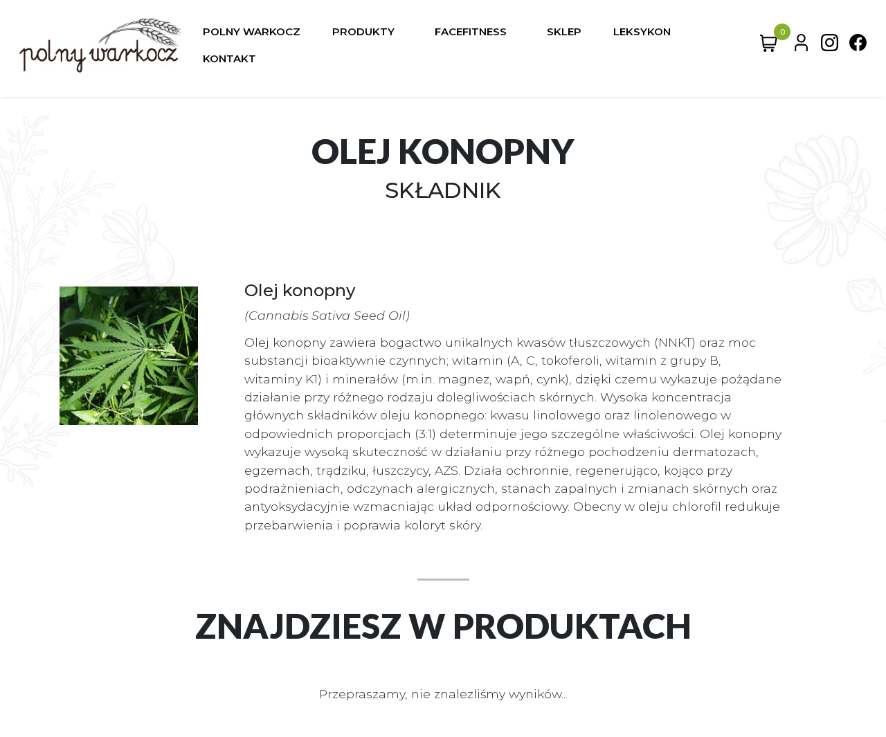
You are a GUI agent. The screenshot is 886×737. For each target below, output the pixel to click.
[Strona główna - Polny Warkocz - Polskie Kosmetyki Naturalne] (100, 46)
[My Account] (801, 45)
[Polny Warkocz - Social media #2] (858, 45)
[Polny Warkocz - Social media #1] (829, 45)
